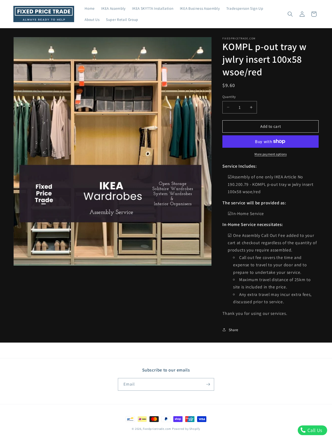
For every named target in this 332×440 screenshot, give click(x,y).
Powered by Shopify (186, 429)
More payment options (270, 154)
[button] (290, 14)
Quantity (229, 96)
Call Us (314, 430)
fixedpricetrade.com (157, 429)
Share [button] (233, 329)
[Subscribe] (208, 384)
